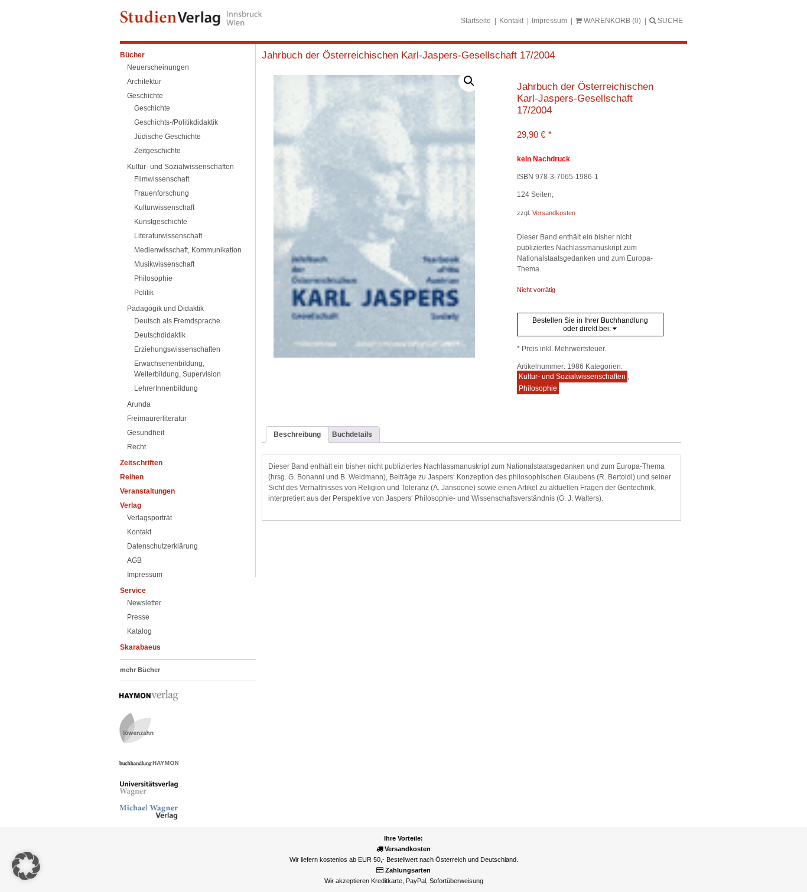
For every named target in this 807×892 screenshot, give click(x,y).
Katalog (139, 631)
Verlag (130, 505)
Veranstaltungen (147, 491)
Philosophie (153, 278)
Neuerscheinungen (158, 67)
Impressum (549, 21)
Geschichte (145, 96)
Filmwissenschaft (161, 179)
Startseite (476, 21)
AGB (134, 560)
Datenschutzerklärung (162, 546)
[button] (469, 81)
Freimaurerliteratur (157, 418)
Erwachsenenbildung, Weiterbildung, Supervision (177, 368)
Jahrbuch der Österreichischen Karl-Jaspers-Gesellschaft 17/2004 (408, 55)
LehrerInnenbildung (166, 388)
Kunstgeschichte (160, 222)
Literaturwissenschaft (168, 236)
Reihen (132, 477)
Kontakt (511, 21)
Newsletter (144, 603)
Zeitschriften (141, 463)
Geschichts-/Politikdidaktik (176, 122)
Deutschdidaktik (160, 335)
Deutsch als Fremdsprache (177, 321)
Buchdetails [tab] (352, 434)
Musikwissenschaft (164, 264)
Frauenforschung (161, 193)
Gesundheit (145, 433)
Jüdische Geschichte (167, 136)
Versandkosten (553, 212)
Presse (138, 617)
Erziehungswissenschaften (177, 349)
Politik (144, 292)
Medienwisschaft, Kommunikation (188, 250)
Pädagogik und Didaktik (165, 308)
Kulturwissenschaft (164, 207)
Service (133, 590)
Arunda (139, 404)
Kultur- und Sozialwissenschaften (180, 167)
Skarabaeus (140, 647)
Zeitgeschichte (157, 151)
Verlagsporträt (149, 518)
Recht (136, 447)
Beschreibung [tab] (297, 434)
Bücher (132, 55)
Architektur (144, 81)
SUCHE (669, 21)
